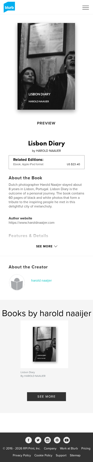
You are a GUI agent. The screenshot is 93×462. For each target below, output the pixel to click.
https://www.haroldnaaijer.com (32, 222)
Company (50, 448)
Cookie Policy (43, 455)
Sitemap (75, 455)
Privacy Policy (22, 455)
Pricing (85, 448)
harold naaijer (41, 280)
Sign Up (69, 7)
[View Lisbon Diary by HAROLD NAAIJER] (46, 66)
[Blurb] (8, 9)
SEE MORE (46, 396)
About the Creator (28, 267)
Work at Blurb (69, 448)
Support (61, 455)
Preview (46, 123)
